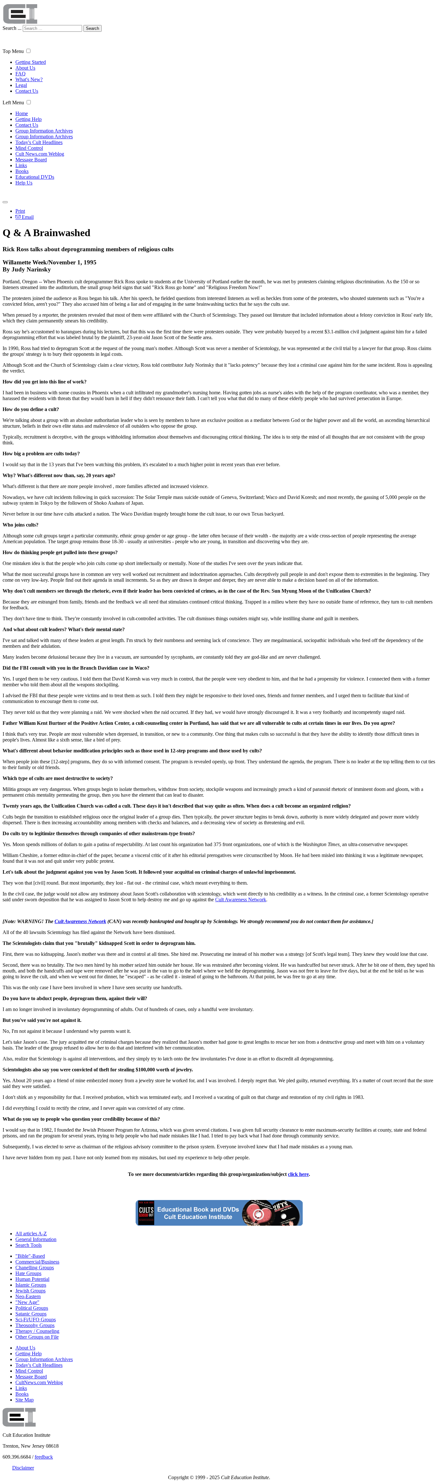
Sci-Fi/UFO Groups (35, 1319)
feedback (44, 1457)
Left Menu (13, 102)
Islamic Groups (30, 1285)
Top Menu (13, 51)
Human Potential (32, 1279)
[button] (28, 51)
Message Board (31, 159)
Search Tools (28, 1245)
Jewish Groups (30, 1290)
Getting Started (30, 62)
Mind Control (29, 148)
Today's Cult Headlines (39, 142)
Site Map (24, 1399)
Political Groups (31, 1308)
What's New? (29, 79)
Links (21, 165)
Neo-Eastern (28, 1296)
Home (21, 113)
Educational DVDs (34, 177)
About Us (25, 68)
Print (20, 211)
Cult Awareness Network (240, 899)
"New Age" (27, 1302)
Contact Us (26, 91)
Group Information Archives (44, 130)
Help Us (23, 182)
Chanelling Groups (34, 1267)
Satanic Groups (30, 1313)
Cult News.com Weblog (39, 154)
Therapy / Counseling (37, 1331)
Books (22, 171)
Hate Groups (28, 1273)
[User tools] (5, 202)
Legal (21, 85)
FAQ (20, 73)
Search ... (12, 28)
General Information (35, 1239)
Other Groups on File (37, 1337)
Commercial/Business (37, 1261)
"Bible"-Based (30, 1256)
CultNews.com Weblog (39, 1382)
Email (27, 217)
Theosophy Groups (35, 1325)
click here (298, 1174)
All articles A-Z (31, 1233)
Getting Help (28, 119)
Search (92, 28)
